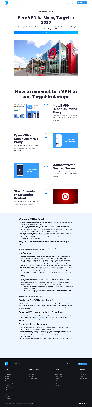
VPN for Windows (59, 374)
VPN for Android (58, 376)
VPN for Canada (32, 376)
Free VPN (7, 394)
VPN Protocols (8, 374)
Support (68, 2)
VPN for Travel (8, 391)
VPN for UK (31, 374)
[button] (28, 3)
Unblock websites (9, 387)
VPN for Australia (33, 378)
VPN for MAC (58, 380)
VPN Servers (7, 385)
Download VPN (58, 372)
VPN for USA (32, 372)
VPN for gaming (8, 380)
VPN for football (8, 398)
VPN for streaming (9, 383)
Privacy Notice (83, 380)
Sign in (73, 2)
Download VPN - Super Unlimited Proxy (39, 319)
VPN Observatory (83, 374)
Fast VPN (7, 376)
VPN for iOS (57, 378)
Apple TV (57, 383)
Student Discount (8, 389)
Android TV (57, 385)
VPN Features (8, 372)
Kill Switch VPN (8, 378)
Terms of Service (83, 378)
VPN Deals (7, 396)
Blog (81, 372)
